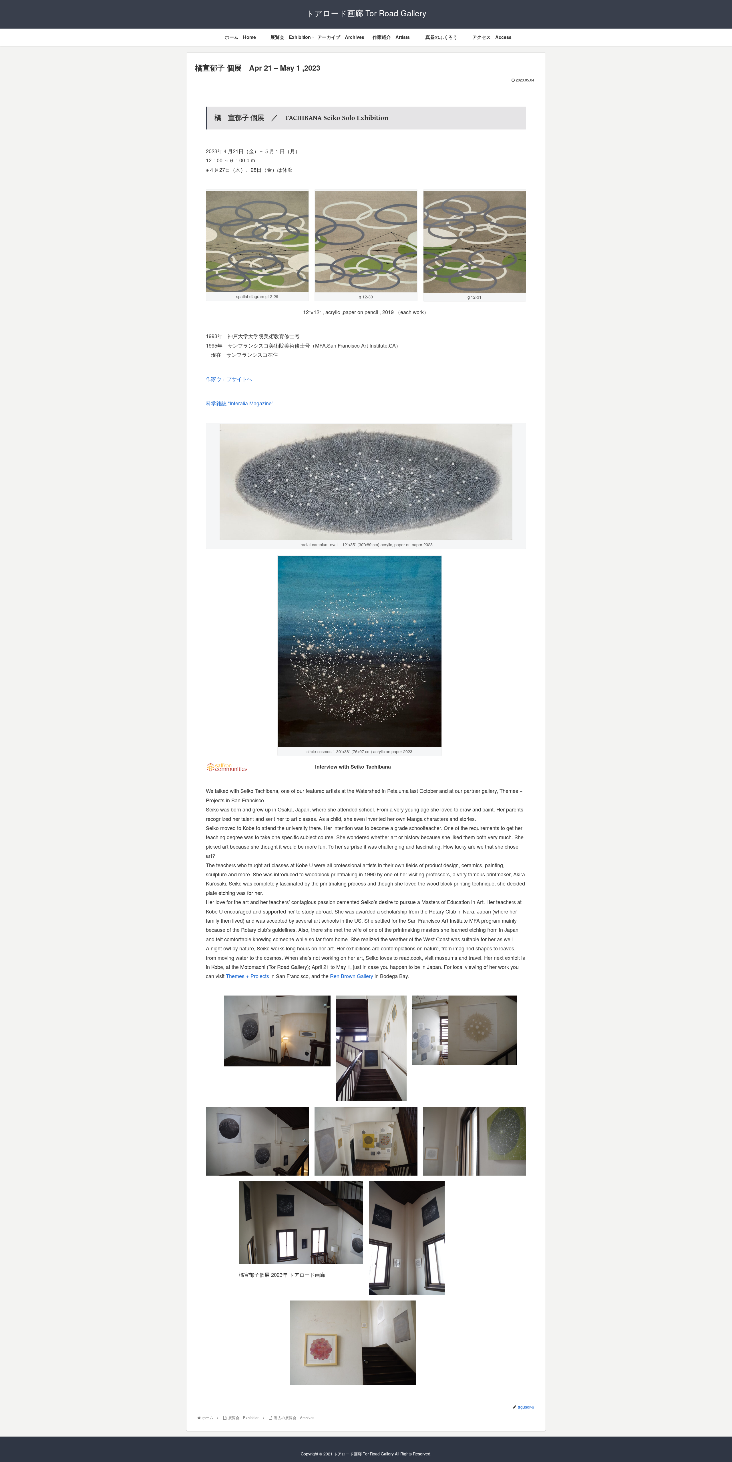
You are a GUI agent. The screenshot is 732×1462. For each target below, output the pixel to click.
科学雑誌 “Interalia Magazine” (239, 403)
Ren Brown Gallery (351, 976)
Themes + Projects (247, 976)
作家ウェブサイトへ (229, 378)
